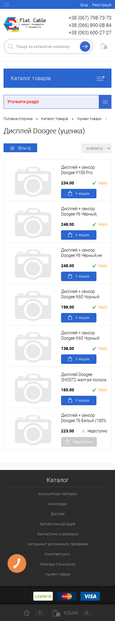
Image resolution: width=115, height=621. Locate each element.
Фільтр (24, 148)
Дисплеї (58, 514)
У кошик (82, 194)
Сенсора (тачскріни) (57, 564)
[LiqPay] (43, 596)
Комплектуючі (57, 554)
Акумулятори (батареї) (57, 494)
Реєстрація (101, 5)
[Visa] (90, 596)
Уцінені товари (57, 574)
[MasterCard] (66, 596)
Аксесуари (57, 504)
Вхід (84, 5)
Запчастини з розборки (57, 534)
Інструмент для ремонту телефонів (57, 544)
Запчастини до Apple (57, 524)
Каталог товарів (31, 78)
